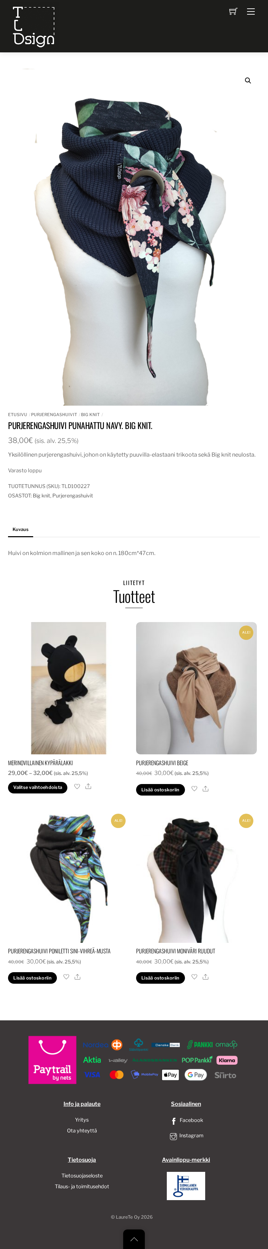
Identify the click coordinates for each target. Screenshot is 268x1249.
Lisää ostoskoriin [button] (160, 789)
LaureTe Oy (128, 1217)
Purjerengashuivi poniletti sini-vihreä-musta (59, 951)
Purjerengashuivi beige (162, 763)
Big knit (90, 414)
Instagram (190, 1135)
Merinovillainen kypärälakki (40, 763)
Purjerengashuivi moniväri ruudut (175, 951)
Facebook (191, 1120)
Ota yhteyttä (82, 1131)
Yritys (82, 1120)
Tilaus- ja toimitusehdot (82, 1186)
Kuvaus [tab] (21, 529)
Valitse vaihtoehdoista (37, 787)
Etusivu (17, 414)
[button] (248, 80)
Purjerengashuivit (54, 414)
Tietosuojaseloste (82, 1176)
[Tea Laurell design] (34, 25)
